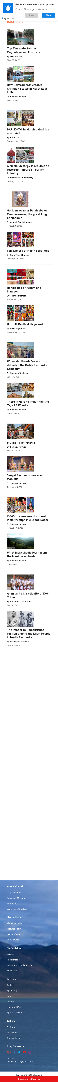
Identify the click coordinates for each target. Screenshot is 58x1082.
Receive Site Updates (29, 1079)
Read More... (34, 34)
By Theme (12, 1032)
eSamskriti (12, 970)
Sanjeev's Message (16, 898)
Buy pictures (13, 939)
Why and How (14, 892)
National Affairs (14, 1007)
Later (31, 15)
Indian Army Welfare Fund (19, 965)
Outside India (13, 1038)
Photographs (13, 959)
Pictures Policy (14, 928)
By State (11, 1027)
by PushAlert (9, 18)
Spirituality (12, 990)
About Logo (12, 903)
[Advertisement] (29, 765)
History (10, 1001)
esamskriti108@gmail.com (20, 1061)
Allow (48, 15)
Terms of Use (13, 934)
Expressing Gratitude (17, 908)
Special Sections (15, 1012)
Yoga (9, 996)
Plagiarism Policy (15, 923)
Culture (10, 985)
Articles (10, 954)
